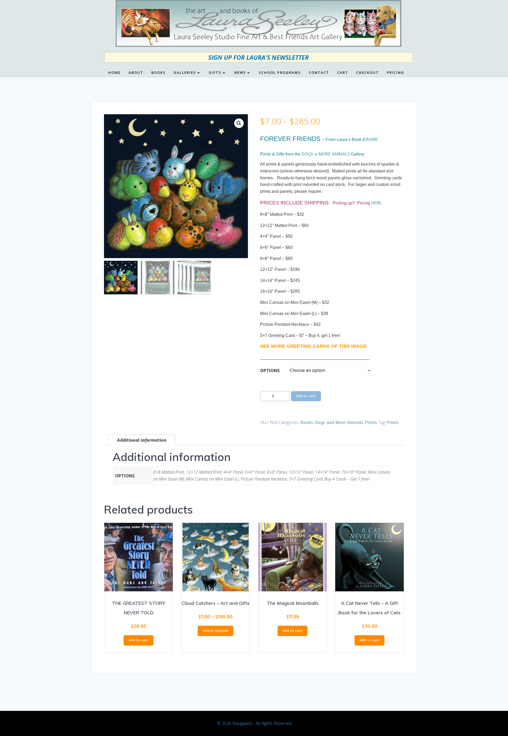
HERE (376, 202)
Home (114, 73)
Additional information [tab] (141, 440)
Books (158, 73)
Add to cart (306, 396)
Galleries (185, 73)
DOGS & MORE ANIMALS (326, 154)
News (240, 73)
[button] (239, 123)
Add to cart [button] (138, 640)
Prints (371, 422)
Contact (319, 73)
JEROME (370, 139)
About (136, 73)
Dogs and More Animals (339, 422)
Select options (215, 630)
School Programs (280, 73)
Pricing (395, 73)
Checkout (367, 73)
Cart (342, 73)
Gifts (215, 73)
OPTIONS (270, 370)
